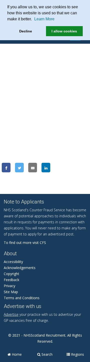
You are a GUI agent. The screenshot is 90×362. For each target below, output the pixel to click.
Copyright (11, 273)
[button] (33, 19)
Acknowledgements (20, 267)
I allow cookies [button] (64, 31)
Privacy (9, 285)
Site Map (11, 291)
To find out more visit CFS (25, 242)
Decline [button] (25, 31)
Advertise (11, 314)
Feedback (11, 279)
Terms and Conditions (22, 297)
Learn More (44, 19)
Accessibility (13, 261)
